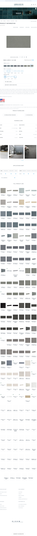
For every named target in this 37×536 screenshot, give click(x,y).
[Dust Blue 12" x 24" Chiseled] (18, 65)
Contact (19, 496)
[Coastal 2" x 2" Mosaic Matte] (5, 76)
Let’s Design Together (22, 507)
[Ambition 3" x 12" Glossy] (18, 71)
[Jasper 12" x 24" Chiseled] (28, 65)
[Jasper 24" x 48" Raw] (15, 71)
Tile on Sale (20, 510)
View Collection (34, 27)
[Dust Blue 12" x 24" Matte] (15, 65)
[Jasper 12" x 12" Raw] (5, 71)
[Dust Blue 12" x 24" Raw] (22, 65)
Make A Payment (21, 498)
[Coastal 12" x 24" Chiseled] (8, 65)
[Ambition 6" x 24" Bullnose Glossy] (11, 76)
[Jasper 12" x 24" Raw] (32, 65)
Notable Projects (3, 510)
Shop (1, 496)
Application (27, 27)
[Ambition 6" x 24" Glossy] (22, 71)
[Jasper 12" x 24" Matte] (25, 65)
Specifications (15, 27)
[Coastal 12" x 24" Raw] (11, 65)
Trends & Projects (3, 512)
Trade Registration (3, 498)
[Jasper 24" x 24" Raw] (11, 71)
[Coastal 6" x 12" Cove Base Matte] (15, 76)
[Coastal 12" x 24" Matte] (5, 65)
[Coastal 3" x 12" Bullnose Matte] (8, 76)
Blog (1, 507)
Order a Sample (9, 81)
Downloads (22, 27)
